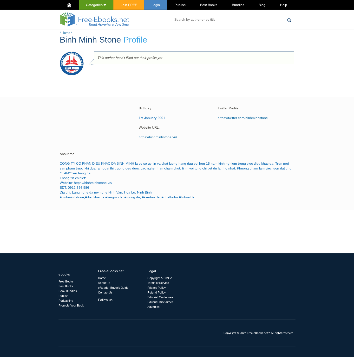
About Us (104, 283)
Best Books (208, 5)
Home (66, 33)
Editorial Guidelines (160, 297)
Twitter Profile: (228, 108)
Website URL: (149, 127)
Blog (262, 5)
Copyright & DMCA (159, 278)
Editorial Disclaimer (160, 302)
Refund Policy (156, 292)
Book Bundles (68, 291)
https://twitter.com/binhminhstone (243, 118)
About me (67, 154)
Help (283, 5)
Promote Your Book (71, 305)
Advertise (153, 307)
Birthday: (145, 108)
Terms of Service (158, 283)
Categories (95, 5)
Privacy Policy (156, 287)
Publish (180, 5)
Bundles (238, 5)
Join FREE (129, 5)
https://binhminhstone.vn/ (158, 137)
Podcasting (66, 300)
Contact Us (105, 292)
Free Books (66, 281)
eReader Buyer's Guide (113, 287)
